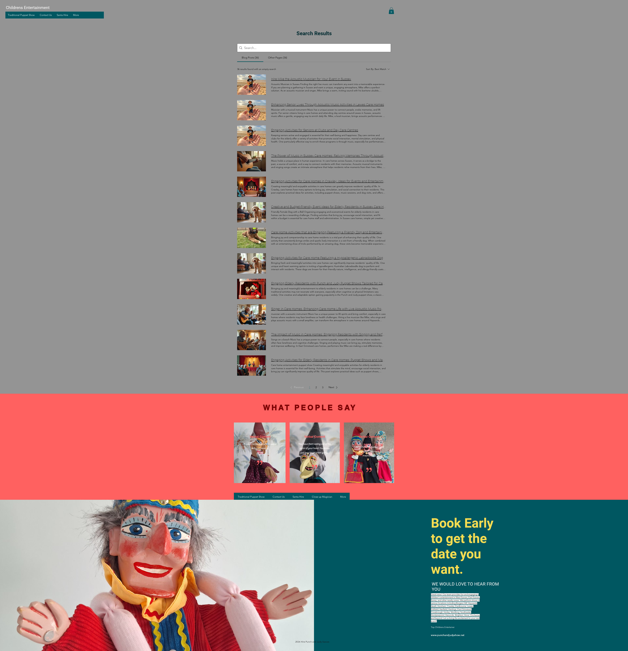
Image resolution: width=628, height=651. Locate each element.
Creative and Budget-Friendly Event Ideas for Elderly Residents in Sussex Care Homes (328, 207)
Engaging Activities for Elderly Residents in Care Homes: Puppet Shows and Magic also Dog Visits (328, 360)
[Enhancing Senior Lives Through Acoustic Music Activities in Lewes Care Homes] (251, 110)
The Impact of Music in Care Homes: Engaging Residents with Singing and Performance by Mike (328, 334)
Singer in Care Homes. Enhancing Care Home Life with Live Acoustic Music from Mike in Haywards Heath (328, 309)
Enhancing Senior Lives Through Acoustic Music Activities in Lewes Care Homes (327, 105)
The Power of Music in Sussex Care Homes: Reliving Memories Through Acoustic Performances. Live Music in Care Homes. (328, 156)
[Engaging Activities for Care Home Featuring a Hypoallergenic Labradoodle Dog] (251, 263)
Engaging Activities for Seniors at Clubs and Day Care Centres (314, 130)
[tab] (250, 57)
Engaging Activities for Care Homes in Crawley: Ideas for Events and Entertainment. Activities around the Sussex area (328, 181)
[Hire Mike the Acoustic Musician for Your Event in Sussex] (251, 84)
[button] (391, 10)
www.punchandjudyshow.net (447, 635)
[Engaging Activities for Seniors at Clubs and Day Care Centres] (251, 136)
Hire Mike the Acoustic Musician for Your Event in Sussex (311, 79)
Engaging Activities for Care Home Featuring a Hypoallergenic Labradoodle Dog (327, 258)
